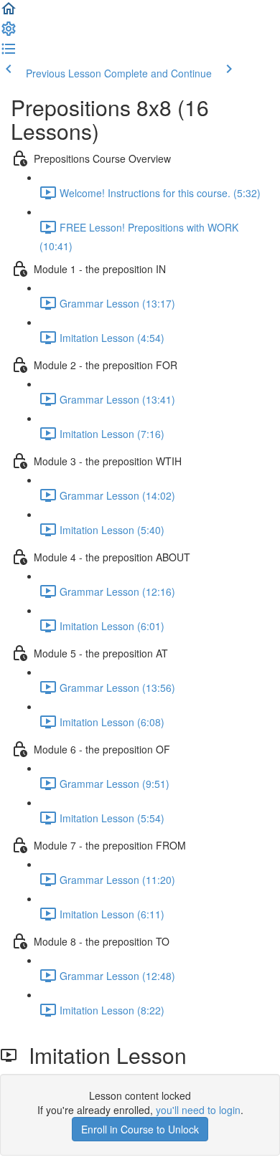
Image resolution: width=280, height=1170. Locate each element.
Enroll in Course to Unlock (140, 1129)
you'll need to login (198, 1110)
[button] (8, 13)
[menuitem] (8, 33)
